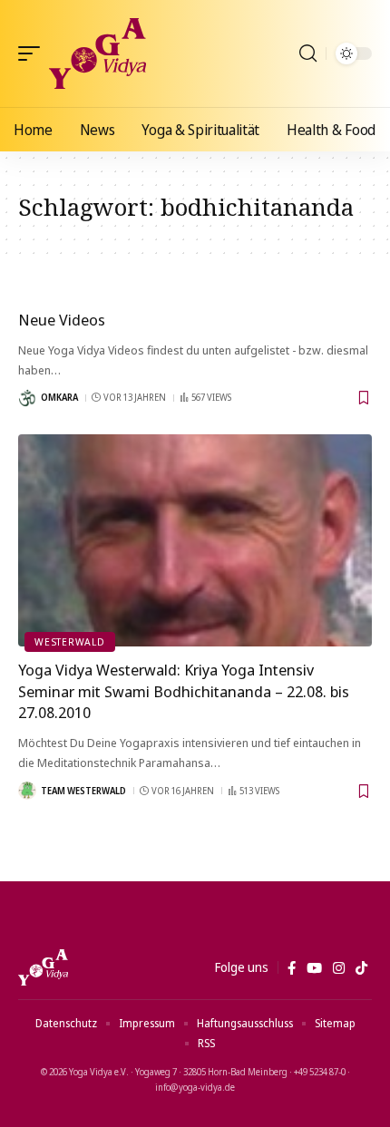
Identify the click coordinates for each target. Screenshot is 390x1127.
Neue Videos (61, 319)
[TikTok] (361, 968)
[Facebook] (291, 968)
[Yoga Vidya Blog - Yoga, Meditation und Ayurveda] (97, 53)
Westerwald (69, 641)
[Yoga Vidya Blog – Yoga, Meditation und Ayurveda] (43, 967)
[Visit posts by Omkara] (27, 398)
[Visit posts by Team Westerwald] (27, 791)
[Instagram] (338, 968)
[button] (33, 53)
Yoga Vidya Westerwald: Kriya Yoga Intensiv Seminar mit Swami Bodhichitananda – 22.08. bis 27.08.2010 (183, 691)
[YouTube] (314, 968)
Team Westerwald (83, 790)
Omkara (59, 397)
